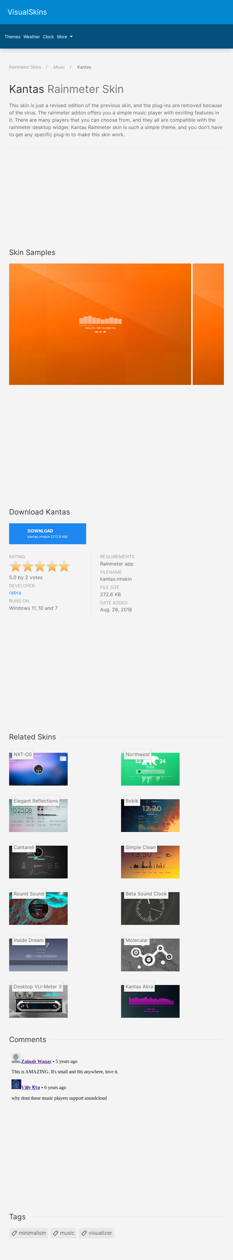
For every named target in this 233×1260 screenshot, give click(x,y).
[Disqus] (116, 1127)
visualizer (99, 1233)
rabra (15, 592)
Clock (48, 36)
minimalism (31, 1233)
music (67, 1233)
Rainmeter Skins (25, 67)
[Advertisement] (60, 198)
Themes (12, 36)
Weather (31, 36)
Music (59, 67)
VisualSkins (27, 12)
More (62, 36)
